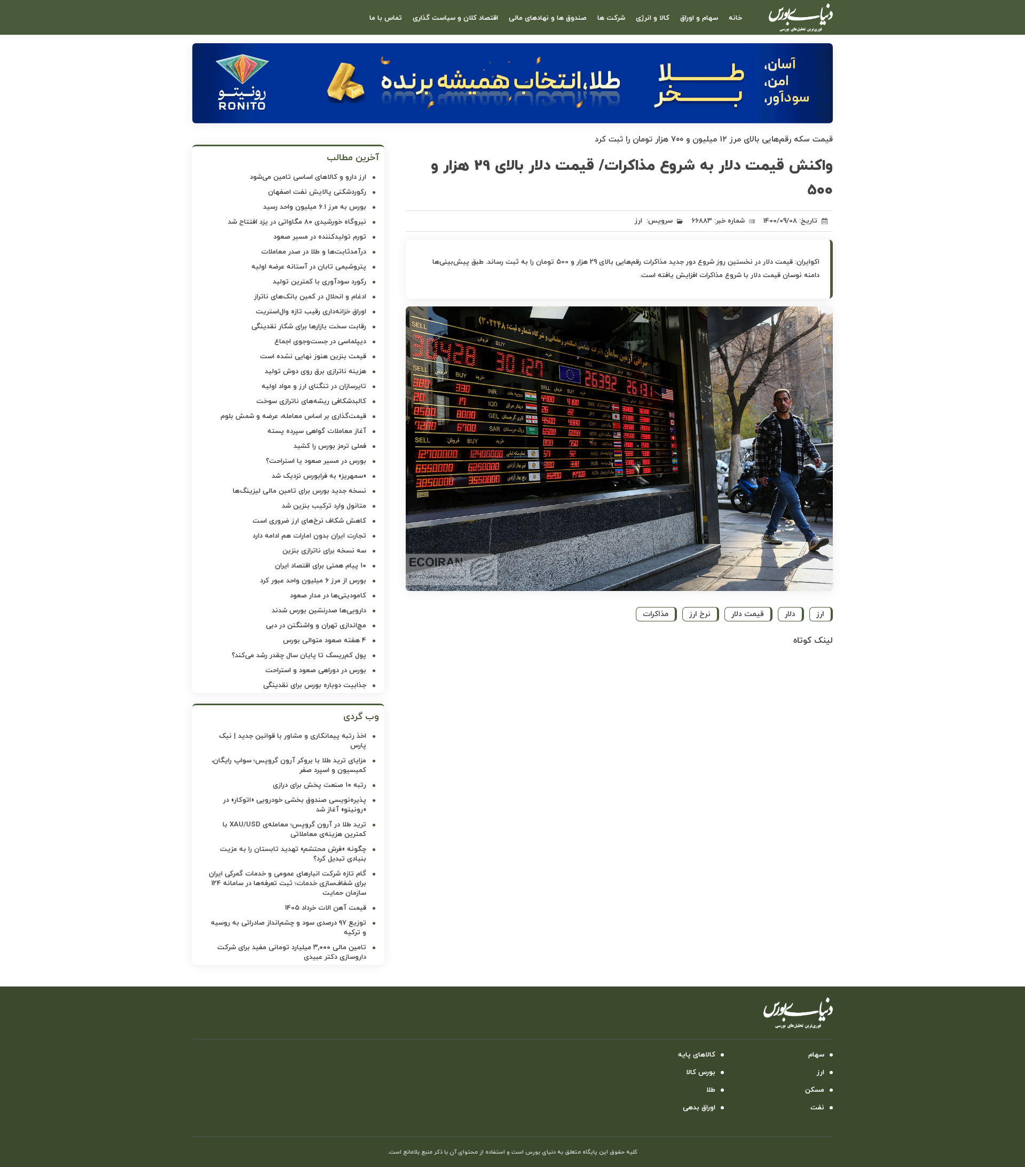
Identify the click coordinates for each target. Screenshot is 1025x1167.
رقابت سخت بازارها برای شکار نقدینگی (308, 327)
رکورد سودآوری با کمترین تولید (319, 282)
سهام (816, 1055)
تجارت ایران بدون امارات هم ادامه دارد (309, 536)
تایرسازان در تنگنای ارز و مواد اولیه (314, 386)
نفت (817, 1108)
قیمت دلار (747, 614)
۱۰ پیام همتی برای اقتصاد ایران (320, 566)
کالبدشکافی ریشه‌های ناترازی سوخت (311, 401)
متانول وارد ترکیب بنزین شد (324, 506)
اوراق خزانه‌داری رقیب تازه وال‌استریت (311, 312)
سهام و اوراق (699, 18)
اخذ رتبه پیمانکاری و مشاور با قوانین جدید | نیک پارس (292, 741)
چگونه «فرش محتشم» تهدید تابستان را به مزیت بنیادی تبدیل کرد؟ (293, 854)
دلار (790, 614)
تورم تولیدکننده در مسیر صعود (319, 237)
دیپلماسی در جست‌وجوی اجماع (320, 341)
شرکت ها (611, 18)
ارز (638, 221)
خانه (735, 18)
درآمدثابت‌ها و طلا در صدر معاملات (313, 252)
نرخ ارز (700, 614)
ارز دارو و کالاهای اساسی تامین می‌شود (308, 177)
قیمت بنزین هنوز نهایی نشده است (313, 356)
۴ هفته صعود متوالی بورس (324, 640)
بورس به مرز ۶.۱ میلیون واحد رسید (314, 207)
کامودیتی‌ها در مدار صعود (328, 596)
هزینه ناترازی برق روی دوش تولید (315, 371)
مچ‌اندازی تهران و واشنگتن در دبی (316, 625)
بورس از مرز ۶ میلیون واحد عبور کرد (313, 581)
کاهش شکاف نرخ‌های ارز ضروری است (309, 521)
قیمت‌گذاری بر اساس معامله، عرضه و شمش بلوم (293, 416)
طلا (710, 1090)
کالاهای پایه (696, 1055)
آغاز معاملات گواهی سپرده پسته (316, 431)
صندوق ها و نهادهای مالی (548, 18)
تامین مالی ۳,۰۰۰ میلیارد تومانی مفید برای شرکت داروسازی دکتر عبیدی (291, 952)
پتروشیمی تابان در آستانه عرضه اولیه (308, 267)
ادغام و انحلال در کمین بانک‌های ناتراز (310, 297)
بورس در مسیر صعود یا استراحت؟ (316, 461)
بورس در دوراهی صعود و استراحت (315, 670)
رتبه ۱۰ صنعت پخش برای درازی (319, 785)
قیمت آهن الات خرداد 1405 (325, 908)
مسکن (814, 1090)
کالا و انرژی (652, 18)
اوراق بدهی (699, 1108)
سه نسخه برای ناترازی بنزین (324, 551)
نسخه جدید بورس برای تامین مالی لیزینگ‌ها (299, 491)
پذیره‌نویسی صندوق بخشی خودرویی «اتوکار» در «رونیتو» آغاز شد (294, 805)
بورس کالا (700, 1072)
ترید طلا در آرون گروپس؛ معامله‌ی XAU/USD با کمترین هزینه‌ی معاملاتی (294, 829)
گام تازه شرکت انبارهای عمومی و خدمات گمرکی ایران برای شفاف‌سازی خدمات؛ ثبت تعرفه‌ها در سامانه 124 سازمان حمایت (287, 883)
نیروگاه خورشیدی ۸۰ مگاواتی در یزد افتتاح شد (297, 222)
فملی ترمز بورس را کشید (330, 446)
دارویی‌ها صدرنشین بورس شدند (319, 611)
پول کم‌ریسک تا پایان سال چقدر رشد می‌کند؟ (299, 655)
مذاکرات (655, 614)
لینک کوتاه (813, 640)
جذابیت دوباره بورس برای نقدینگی (314, 685)
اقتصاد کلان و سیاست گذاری (455, 18)
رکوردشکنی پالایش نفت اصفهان (317, 192)
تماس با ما (385, 18)
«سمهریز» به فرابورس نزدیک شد (319, 476)
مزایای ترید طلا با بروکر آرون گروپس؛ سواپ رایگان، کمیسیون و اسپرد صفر (288, 765)
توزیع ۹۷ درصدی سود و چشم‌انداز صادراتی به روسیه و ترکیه (288, 927)
